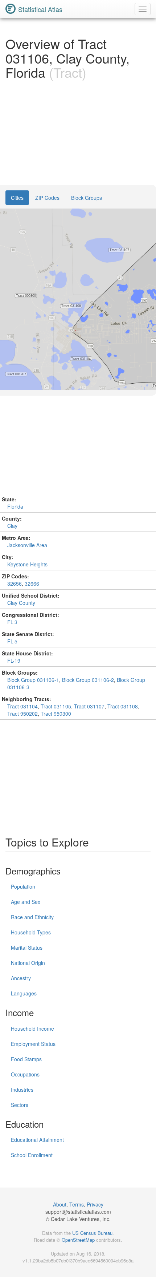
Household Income (32, 1028)
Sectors (19, 1104)
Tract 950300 (56, 713)
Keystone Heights (27, 564)
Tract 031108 (122, 706)
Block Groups (86, 197)
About (59, 1204)
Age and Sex (25, 901)
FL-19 (13, 660)
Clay (12, 525)
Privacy (95, 1204)
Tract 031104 (22, 706)
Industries (22, 1089)
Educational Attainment (37, 1139)
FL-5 (12, 641)
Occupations (25, 1074)
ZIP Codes (47, 197)
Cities (17, 197)
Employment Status (33, 1043)
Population (23, 886)
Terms (76, 1204)
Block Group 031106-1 (33, 679)
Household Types (31, 932)
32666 (32, 583)
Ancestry (21, 978)
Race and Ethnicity (32, 917)
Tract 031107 (89, 706)
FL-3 (12, 622)
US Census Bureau (92, 1232)
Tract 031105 (56, 706)
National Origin (28, 962)
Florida (15, 506)
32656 (14, 583)
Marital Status (26, 947)
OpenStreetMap (78, 1239)
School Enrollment (32, 1155)
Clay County (21, 602)
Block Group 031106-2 (88, 679)
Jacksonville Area (27, 545)
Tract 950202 (22, 713)
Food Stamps (26, 1059)
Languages (24, 993)
